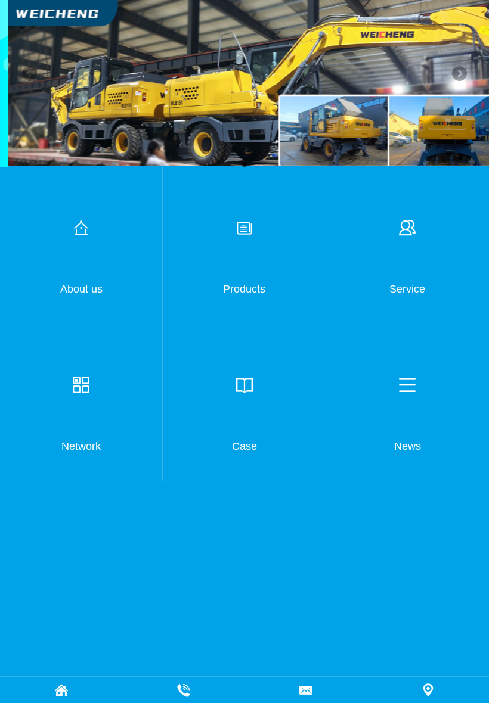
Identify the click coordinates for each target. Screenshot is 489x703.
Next (459, 74)
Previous (30, 74)
